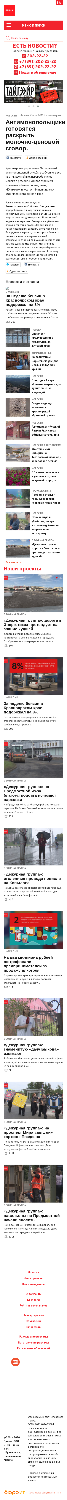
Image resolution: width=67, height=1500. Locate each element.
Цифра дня (13, 292)
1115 (11, 1236)
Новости (33, 1272)
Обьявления (34, 1321)
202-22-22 (37, 55)
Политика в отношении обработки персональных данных (42, 1476)
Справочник (33, 1327)
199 (10, 645)
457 (10, 899)
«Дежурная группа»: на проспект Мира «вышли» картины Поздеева (28, 1132)
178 (10, 816)
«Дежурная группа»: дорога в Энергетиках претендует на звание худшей (33, 624)
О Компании (34, 1294)
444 (10, 987)
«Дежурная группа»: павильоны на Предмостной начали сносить (32, 1215)
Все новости (14, 562)
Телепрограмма (33, 1315)
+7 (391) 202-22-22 (37, 61)
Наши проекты (23, 568)
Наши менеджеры (33, 1284)
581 (10, 1070)
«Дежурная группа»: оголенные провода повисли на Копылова (32, 878)
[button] (29, 106)
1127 (11, 1153)
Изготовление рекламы (33, 1342)
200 (12, 321)
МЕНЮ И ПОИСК (33, 25)
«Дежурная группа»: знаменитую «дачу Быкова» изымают (31, 1049)
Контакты (33, 1299)
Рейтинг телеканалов (33, 1305)
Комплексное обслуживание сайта (45, 1492)
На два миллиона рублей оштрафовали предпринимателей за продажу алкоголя (28, 963)
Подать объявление (37, 72)
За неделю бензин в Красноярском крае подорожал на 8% (23, 707)
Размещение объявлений (33, 1348)
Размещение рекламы (33, 1336)
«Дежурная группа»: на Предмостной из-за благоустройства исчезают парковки (30, 793)
